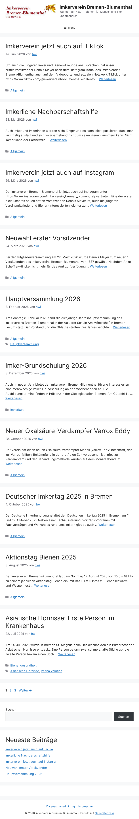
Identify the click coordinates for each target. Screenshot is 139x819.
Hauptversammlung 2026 (42, 299)
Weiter (25, 690)
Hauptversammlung (24, 344)
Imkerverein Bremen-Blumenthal (96, 7)
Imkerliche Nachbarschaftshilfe (51, 111)
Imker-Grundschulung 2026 (46, 365)
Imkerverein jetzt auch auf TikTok (54, 46)
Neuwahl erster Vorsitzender (47, 238)
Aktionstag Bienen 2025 (41, 557)
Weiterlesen (107, 79)
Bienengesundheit (23, 665)
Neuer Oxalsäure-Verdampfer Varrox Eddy (67, 430)
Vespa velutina (51, 671)
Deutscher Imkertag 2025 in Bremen (59, 496)
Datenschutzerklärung (60, 806)
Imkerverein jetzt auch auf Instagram (59, 172)
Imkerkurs (17, 409)
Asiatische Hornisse (24, 671)
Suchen (10, 709)
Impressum (85, 806)
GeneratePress (104, 813)
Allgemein (17, 90)
